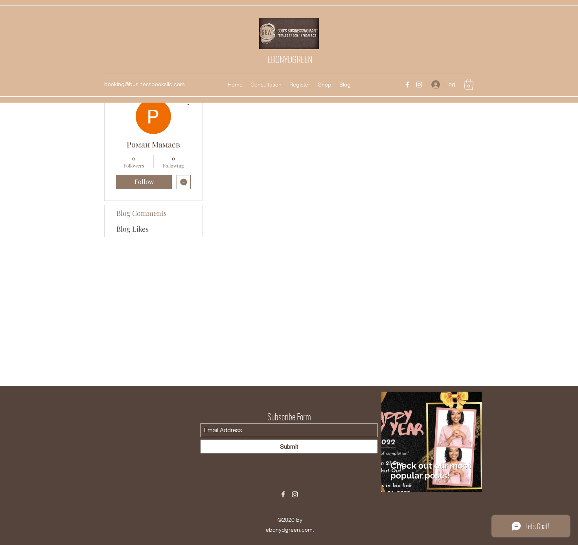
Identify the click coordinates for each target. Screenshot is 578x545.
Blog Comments (141, 213)
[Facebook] (407, 84)
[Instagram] (419, 84)
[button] (468, 84)
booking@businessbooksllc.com (144, 84)
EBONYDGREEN (289, 59)
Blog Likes (132, 229)
